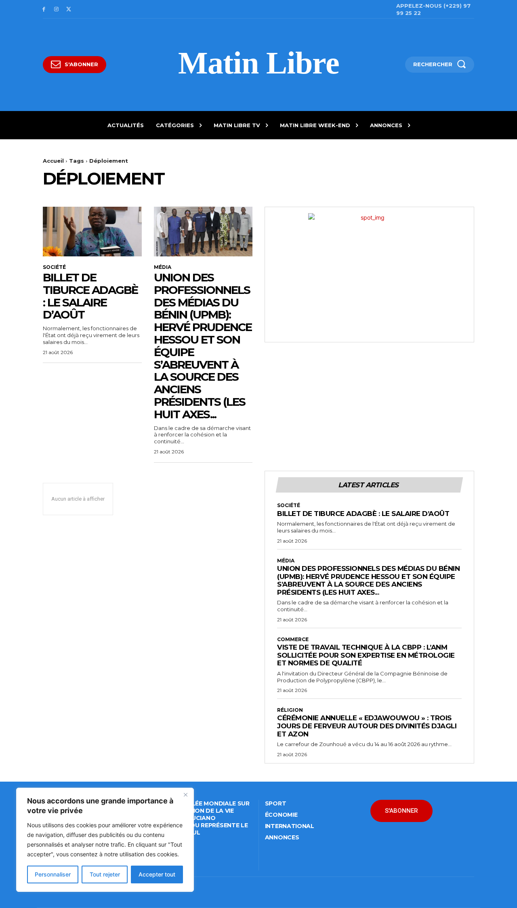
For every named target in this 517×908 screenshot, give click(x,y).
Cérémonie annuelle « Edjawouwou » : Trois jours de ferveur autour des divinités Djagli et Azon (366, 726)
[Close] (185, 794)
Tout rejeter (105, 874)
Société (54, 267)
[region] (105, 840)
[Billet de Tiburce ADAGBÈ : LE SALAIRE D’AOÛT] (92, 231)
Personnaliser (53, 874)
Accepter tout (157, 874)
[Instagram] (56, 9)
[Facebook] (44, 9)
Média (162, 267)
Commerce (293, 639)
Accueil (53, 160)
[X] (69, 9)
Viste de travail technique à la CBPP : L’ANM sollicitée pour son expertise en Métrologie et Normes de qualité (366, 655)
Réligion (290, 710)
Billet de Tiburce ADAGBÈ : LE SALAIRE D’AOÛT (90, 296)
